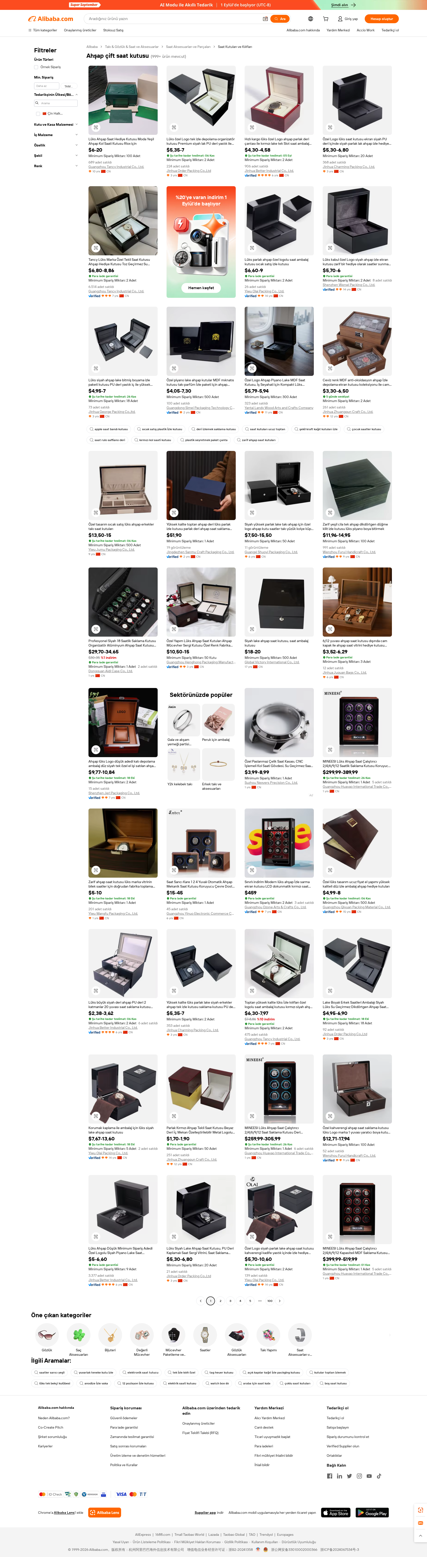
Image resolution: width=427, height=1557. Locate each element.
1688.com (162, 1535)
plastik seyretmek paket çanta (206, 440)
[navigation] (56, 674)
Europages (285, 1535)
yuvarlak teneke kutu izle (96, 1372)
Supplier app (205, 1513)
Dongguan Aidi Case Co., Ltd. (110, 671)
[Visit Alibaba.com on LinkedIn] (339, 1476)
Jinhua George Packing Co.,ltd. (111, 412)
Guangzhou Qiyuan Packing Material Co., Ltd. (357, 907)
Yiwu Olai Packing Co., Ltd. (264, 291)
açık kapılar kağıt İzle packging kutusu (274, 1372)
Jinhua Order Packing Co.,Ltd (189, 171)
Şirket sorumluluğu (52, 1437)
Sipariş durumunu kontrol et (348, 1437)
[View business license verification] (258, 1549)
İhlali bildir (262, 1465)
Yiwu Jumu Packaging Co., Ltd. (111, 549)
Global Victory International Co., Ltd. (272, 662)
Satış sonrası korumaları (128, 1446)
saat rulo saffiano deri (110, 440)
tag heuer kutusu (221, 1372)
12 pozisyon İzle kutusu (138, 1383)
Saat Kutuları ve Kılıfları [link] (235, 47)
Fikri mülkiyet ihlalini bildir (274, 1455)
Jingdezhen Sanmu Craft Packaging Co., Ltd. (200, 552)
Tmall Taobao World (189, 1535)
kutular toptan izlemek (330, 1372)
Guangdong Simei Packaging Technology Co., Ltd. (201, 408)
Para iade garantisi (124, 1427)
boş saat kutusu (336, 1383)
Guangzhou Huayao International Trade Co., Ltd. (357, 787)
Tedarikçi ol (335, 1418)
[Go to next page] (279, 1300)
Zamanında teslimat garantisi (132, 1437)
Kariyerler (45, 1446)
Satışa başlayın (338, 1427)
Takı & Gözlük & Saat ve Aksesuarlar (132, 47)
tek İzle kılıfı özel (184, 1372)
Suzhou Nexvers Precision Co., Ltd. (271, 783)
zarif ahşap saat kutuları (259, 440)
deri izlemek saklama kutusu (216, 429)
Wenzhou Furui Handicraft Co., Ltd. (349, 552)
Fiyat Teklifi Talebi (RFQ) (200, 1433)
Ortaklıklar (334, 1455)
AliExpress (143, 1535)
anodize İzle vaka (96, 1383)
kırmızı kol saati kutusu (155, 440)
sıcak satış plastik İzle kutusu (162, 429)
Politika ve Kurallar (124, 1465)
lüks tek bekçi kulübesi (54, 1383)
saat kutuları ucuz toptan (267, 429)
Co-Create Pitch (50, 1427)
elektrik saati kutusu (182, 1383)
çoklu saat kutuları (297, 1383)
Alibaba (92, 47)
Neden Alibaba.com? (54, 1418)
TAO (252, 1535)
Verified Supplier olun (343, 1446)
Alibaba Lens (64, 1513)
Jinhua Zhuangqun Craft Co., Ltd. (348, 412)
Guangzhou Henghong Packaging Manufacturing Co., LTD (201, 662)
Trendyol (266, 1535)
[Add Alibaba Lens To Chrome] (104, 1512)
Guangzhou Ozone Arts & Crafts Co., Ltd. (275, 907)
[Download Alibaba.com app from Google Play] (372, 1512)
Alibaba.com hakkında (56, 1408)
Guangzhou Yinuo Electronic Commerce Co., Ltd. (201, 913)
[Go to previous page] (200, 1300)
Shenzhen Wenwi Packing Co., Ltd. (349, 285)
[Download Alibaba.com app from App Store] (336, 1512)
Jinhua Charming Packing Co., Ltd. (349, 167)
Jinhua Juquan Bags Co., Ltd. (345, 672)
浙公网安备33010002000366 (294, 1550)
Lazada (213, 1535)
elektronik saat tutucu (143, 1372)
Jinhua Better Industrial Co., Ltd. (269, 171)
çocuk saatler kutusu (366, 429)
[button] (265, 19)
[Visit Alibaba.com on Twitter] (349, 1476)
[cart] (326, 19)
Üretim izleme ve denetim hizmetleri (137, 1455)
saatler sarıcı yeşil (51, 1372)
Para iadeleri (264, 1446)
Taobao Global (234, 1535)
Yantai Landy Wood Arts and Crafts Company (279, 408)
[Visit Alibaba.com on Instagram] (359, 1476)
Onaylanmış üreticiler (198, 1423)
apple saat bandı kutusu (111, 429)
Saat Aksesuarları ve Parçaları (188, 47)
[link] (420, 1510)
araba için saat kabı (256, 1383)
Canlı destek (264, 1427)
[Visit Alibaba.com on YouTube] (369, 1476)
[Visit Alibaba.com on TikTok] (379, 1476)
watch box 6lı (220, 1383)
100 (270, 1301)
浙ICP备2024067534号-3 (339, 1550)
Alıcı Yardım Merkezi (270, 1418)
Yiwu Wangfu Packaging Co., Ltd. (113, 913)
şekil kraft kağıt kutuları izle (318, 429)
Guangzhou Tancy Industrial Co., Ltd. (116, 167)
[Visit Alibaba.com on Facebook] (330, 1476)
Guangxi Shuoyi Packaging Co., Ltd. (271, 552)
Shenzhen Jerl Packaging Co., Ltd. (114, 793)
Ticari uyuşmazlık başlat (272, 1437)
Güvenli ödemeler (123, 1418)
